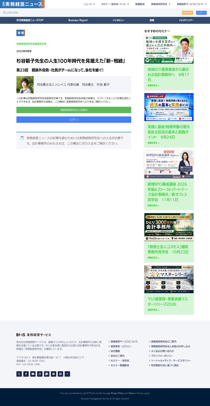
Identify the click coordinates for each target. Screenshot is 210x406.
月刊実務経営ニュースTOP (29, 20)
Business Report (78, 20)
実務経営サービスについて (190, 4)
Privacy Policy (117, 393)
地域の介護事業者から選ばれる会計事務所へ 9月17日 (168, 74)
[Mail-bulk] (46, 374)
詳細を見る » (153, 85)
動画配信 (140, 4)
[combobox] (53, 12)
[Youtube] (33, 374)
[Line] (60, 374)
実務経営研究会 (159, 4)
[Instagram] (39, 374)
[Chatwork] (53, 374)
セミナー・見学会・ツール (113, 4)
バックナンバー (186, 20)
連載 (152, 20)
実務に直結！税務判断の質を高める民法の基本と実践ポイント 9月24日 (169, 132)
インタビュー (119, 20)
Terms (131, 393)
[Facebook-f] (26, 374)
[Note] (67, 374)
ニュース (88, 4)
